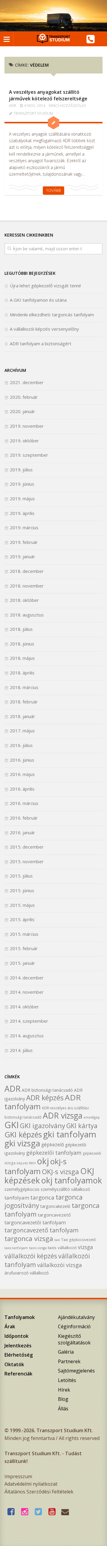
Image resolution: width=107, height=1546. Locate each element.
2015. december (27, 847)
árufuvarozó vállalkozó (26, 1273)
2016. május (22, 774)
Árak (9, 1326)
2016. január (22, 832)
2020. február (24, 397)
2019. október (24, 441)
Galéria (66, 1352)
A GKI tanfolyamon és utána (38, 300)
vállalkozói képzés (30, 1255)
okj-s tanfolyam (35, 1166)
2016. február (24, 818)
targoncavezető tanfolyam (41, 1230)
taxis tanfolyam (16, 1248)
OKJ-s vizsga (60, 1171)
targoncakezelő (55, 1206)
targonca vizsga (28, 1238)
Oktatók (14, 1364)
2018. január (22, 716)
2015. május (22, 905)
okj (43, 1161)
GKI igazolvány (42, 1125)
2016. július (21, 745)
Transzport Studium (33, 113)
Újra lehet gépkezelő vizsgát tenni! (45, 286)
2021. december (27, 382)
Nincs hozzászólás (67, 105)
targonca (42, 1197)
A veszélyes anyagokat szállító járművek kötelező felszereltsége (48, 95)
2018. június (22, 644)
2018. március (24, 687)
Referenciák (18, 1373)
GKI (11, 1125)
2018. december (27, 571)
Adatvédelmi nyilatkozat (30, 1484)
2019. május (22, 498)
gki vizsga (22, 1143)
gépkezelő (52, 1145)
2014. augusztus (27, 1036)
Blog (63, 1399)
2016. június (22, 760)
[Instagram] (26, 1512)
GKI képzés (23, 1134)
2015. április (22, 919)
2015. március (24, 934)
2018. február (24, 702)
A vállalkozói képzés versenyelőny (44, 329)
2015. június (22, 890)
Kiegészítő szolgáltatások (74, 1339)
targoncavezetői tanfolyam (35, 1222)
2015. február (24, 948)
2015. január (22, 963)
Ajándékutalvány (76, 1317)
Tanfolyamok (19, 1317)
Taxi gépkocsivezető (78, 1239)
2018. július (21, 629)
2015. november (27, 861)
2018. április (22, 673)
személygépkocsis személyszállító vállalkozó (47, 1189)
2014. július (21, 1050)
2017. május (22, 731)
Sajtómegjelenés (76, 1370)
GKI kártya (81, 1125)
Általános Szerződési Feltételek (38, 1491)
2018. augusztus (27, 615)
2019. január (22, 556)
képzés (22, 1163)
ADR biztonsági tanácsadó (47, 1090)
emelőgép (92, 1117)
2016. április (22, 789)
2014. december (27, 978)
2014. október (24, 1007)
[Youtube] (53, 1512)
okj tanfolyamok (71, 1180)
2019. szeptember (29, 455)
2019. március (24, 527)
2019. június (22, 484)
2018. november (27, 586)
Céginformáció (74, 1326)
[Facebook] (12, 1512)
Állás (63, 1408)
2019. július (21, 470)
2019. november (27, 426)
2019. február (24, 542)
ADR (12, 105)
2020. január (22, 411)
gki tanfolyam (69, 1134)
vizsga (85, 1247)
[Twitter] (39, 1512)
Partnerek (69, 1361)
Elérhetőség (18, 1355)
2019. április (22, 513)
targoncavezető (54, 1215)
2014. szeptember (29, 1021)
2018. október (24, 600)
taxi (57, 1239)
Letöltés (67, 1380)
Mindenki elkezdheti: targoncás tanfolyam (52, 315)
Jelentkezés (18, 1345)
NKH (32, 1163)
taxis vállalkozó (62, 1247)
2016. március (24, 803)
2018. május (22, 658)
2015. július (21, 876)
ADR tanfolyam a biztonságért (40, 343)
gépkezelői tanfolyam (53, 1152)
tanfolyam (16, 1197)
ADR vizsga (62, 1115)
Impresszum (18, 1476)
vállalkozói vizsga (59, 1265)
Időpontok (16, 1336)
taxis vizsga (38, 1248)
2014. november (27, 992)
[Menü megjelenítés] (6, 38)
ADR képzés (45, 1097)
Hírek (64, 1390)
